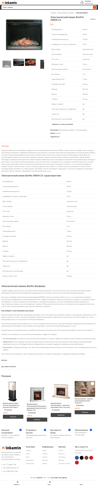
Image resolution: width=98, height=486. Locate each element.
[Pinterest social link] (65, 136)
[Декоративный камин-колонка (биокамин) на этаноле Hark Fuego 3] (13, 391)
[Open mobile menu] (96, 2)
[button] (3, 35)
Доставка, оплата (64, 463)
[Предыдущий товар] (91, 13)
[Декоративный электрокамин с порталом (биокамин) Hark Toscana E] (61, 391)
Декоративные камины (66, 13)
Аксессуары (30, 463)
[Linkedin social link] (67, 136)
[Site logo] (9, 2)
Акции (44, 450)
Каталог (44, 457)
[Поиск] (94, 7)
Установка (62, 457)
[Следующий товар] (95, 13)
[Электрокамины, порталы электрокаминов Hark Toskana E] (85, 389)
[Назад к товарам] (93, 13)
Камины (28, 450)
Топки (28, 454)
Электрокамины (82, 13)
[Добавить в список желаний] (20, 383)
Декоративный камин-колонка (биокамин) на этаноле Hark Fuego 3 (11, 405)
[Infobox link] (86, 2)
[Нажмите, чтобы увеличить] (5, 54)
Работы (44, 463)
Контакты (45, 460)
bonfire (58, 133)
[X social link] (63, 136)
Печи (27, 457)
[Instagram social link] (86, 458)
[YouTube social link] (91, 458)
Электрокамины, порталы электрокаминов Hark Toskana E (84, 401)
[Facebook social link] (61, 136)
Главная (53, 13)
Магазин (61, 460)
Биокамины (29, 460)
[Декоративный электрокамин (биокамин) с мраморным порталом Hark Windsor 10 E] (37, 391)
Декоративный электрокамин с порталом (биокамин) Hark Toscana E (60, 405)
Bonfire (93, 19)
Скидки (44, 454)
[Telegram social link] (69, 136)
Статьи (61, 450)
